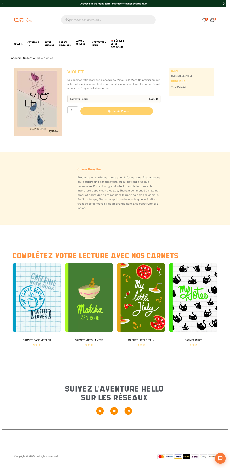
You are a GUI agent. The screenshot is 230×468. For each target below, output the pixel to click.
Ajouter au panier (118, 111)
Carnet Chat (193, 340)
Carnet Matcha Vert (89, 340)
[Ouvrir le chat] (220, 458)
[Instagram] (128, 411)
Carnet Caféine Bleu (37, 340)
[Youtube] (114, 411)
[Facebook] (100, 411)
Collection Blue (33, 58)
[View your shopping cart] (212, 20)
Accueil (16, 58)
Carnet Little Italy (141, 340)
